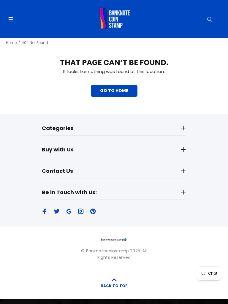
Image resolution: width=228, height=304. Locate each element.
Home (11, 42)
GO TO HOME (114, 91)
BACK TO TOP (114, 285)
